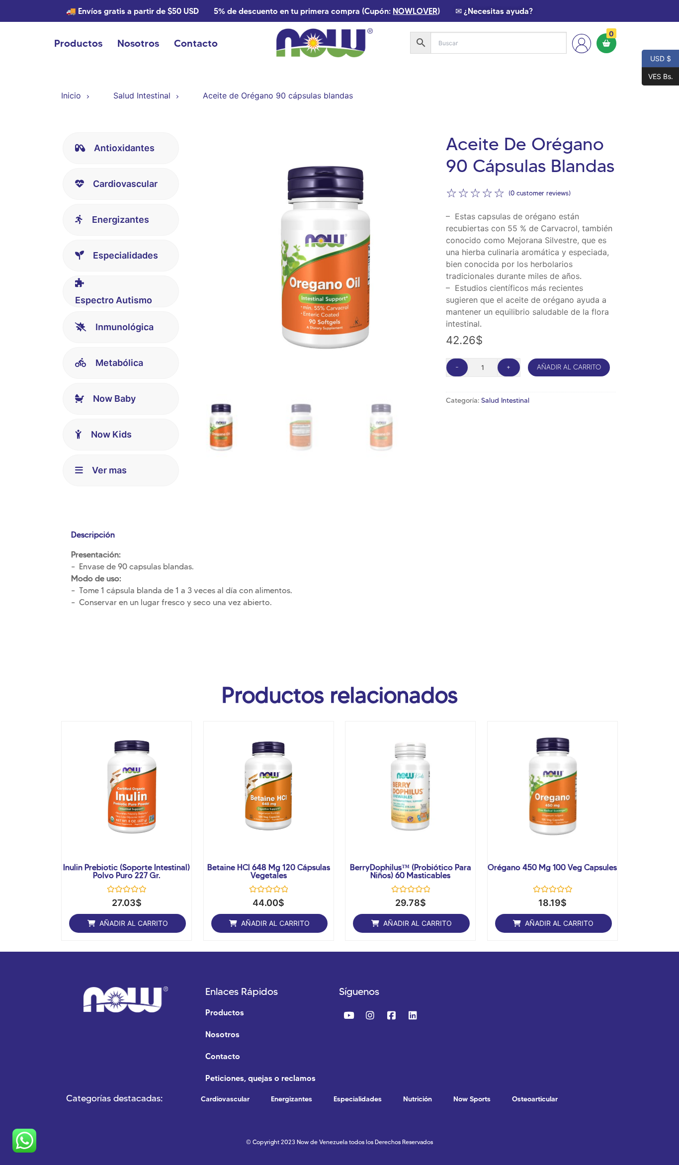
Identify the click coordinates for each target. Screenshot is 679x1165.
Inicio (71, 95)
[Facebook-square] (391, 1015)
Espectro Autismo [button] (113, 300)
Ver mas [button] (109, 470)
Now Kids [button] (111, 434)
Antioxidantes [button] (124, 148)
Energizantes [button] (120, 219)
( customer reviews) (540, 193)
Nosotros (138, 43)
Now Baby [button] (114, 398)
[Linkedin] (412, 1015)
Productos (78, 43)
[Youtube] (348, 1015)
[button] (127, 923)
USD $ (656, 58)
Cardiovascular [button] (125, 184)
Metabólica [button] (119, 363)
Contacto (196, 43)
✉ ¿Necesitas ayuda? (494, 11)
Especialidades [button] (125, 255)
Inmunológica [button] (124, 327)
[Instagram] (369, 1015)
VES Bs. (657, 76)
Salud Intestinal (141, 95)
